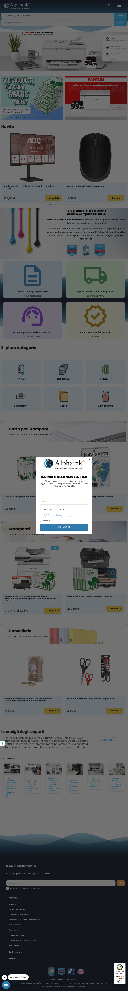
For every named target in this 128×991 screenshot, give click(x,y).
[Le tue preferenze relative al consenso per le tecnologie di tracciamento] (2, 743)
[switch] (119, 981)
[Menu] (124, 964)
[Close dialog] (89, 459)
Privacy (58, 515)
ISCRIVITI (64, 527)
